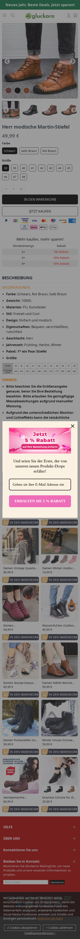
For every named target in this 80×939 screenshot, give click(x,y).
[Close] (73, 426)
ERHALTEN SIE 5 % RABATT (40, 501)
